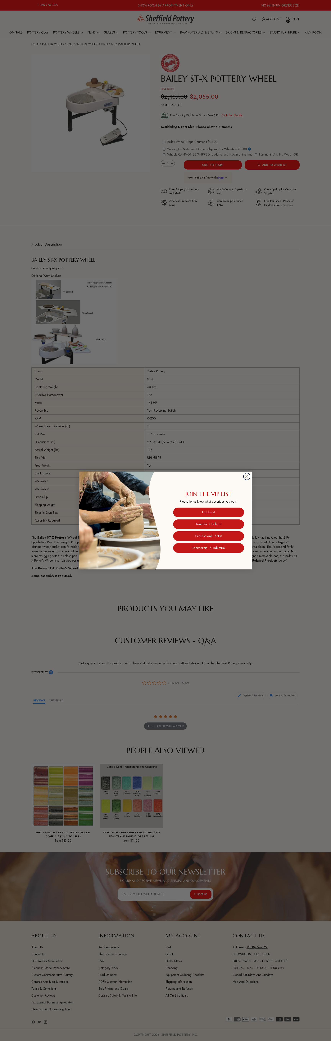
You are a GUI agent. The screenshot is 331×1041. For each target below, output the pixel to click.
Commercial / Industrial (209, 548)
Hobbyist (208, 512)
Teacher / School (208, 524)
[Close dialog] (246, 476)
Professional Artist (208, 536)
